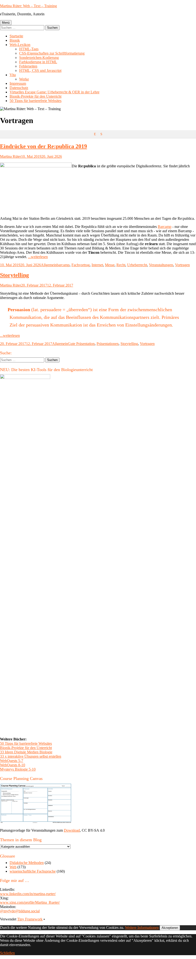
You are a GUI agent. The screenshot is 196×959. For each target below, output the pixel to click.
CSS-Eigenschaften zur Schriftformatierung (52, 53)
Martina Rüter (10, 156)
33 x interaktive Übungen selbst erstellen (30, 756)
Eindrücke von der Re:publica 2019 (43, 146)
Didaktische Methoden (27, 863)
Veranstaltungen (161, 265)
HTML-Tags (28, 49)
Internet (97, 265)
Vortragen (182, 265)
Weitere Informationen (142, 927)
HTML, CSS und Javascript (40, 70)
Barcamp (164, 227)
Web (13, 867)
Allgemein (49, 265)
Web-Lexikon (20, 45)
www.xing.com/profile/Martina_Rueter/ (30, 902)
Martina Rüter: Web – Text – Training (28, 6)
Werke (24, 79)
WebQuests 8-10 (12, 765)
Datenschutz (19, 88)
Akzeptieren (170, 928)
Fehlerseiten (28, 66)
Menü (6, 22)
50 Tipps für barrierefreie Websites (35, 101)
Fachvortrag (80, 265)
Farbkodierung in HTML (38, 62)
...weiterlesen (38, 257)
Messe (109, 265)
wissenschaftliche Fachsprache (33, 871)
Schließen (7, 953)
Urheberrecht (137, 265)
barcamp (63, 265)
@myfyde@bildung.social (20, 911)
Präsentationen (108, 344)
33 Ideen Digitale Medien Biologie (26, 752)
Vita (13, 75)
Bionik (15, 40)
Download (72, 830)
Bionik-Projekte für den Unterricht (35, 96)
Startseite (16, 36)
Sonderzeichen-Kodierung (39, 58)
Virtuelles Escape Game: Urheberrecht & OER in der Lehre (54, 92)
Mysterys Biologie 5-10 (18, 769)
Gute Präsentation (81, 344)
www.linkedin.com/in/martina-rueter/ (28, 894)
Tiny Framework (30, 919)
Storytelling (14, 275)
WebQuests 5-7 (11, 761)
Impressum (18, 83)
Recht (120, 265)
